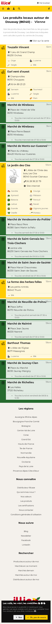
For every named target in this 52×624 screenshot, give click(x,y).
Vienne (40, 22)
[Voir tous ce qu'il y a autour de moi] (8, 8)
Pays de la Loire (26, 466)
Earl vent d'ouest (18, 71)
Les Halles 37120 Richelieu (15, 389)
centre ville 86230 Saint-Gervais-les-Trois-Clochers (27, 250)
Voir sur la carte (40, 40)
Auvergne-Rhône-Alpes (26, 417)
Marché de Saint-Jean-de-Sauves (28, 262)
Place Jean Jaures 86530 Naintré (18, 330)
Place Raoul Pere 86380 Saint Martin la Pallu (21, 226)
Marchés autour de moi (26, 575)
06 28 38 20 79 (33, 181)
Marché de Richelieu (20, 382)
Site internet (33, 186)
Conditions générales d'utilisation (26, 514)
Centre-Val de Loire (26, 430)
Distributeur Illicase (26, 487)
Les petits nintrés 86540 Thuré (17, 288)
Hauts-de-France (26, 444)
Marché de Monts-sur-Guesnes (27, 145)
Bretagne (26, 426)
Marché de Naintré (19, 323)
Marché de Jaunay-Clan (22, 362)
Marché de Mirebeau (20, 104)
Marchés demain (26, 570)
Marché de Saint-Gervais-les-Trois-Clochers (26, 241)
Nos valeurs (26, 496)
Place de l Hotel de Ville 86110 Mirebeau (21, 111)
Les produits (26, 501)
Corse (26, 435)
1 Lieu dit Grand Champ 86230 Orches (21, 54)
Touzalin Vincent (18, 47)
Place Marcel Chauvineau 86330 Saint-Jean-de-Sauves (22, 269)
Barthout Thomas (18, 342)
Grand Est (26, 439)
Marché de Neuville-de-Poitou (26, 301)
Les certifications (26, 505)
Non (20, 617)
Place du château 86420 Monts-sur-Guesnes (21, 152)
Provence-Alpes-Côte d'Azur (26, 471)
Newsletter (26, 536)
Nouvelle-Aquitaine (26, 457)
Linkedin (26, 545)
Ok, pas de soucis (37, 617)
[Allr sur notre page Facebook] (49, 8)
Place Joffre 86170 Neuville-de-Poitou (20, 308)
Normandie (26, 453)
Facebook (26, 540)
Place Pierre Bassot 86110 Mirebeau (18, 133)
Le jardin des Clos (18, 165)
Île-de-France (26, 448)
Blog (26, 531)
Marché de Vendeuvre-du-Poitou (28, 219)
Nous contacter (26, 510)
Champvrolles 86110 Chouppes (16, 78)
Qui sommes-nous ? (26, 492)
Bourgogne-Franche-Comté (26, 421)
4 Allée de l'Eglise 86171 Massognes (18, 349)
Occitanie (26, 462)
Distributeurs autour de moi (26, 579)
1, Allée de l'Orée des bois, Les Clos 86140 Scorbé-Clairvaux (35, 173)
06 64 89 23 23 (17, 84)
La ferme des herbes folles (24, 281)
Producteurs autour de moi (26, 561)
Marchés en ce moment (26, 566)
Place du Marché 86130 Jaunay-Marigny (19, 369)
